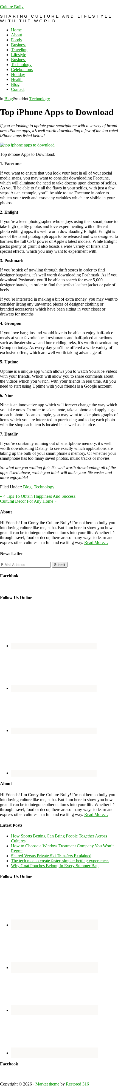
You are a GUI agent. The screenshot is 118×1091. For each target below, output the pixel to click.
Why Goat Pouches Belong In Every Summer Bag (55, 865)
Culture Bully (12, 6)
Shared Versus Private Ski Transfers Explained (51, 855)
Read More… (96, 542)
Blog (8, 98)
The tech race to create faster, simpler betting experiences (60, 860)
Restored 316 (77, 1084)
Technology (39, 98)
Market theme (47, 1084)
